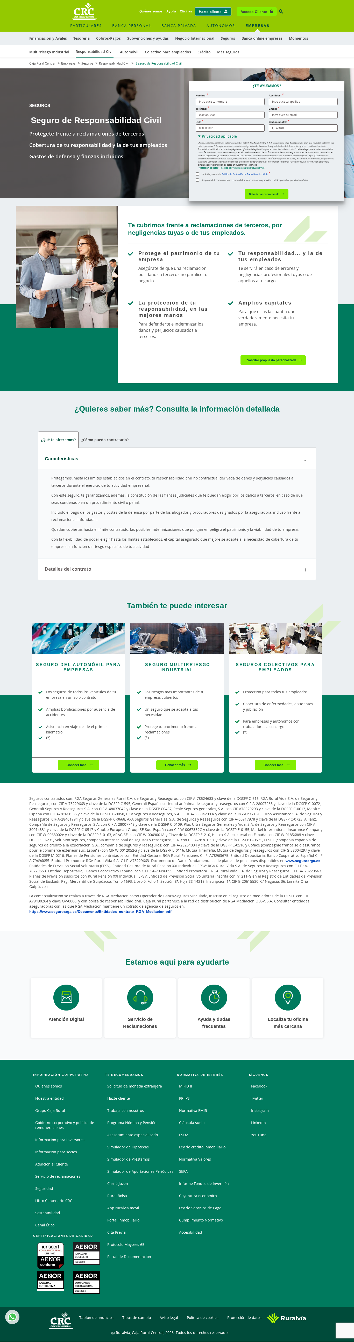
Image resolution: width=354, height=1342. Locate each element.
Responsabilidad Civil (114, 63)
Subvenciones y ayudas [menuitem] (148, 38)
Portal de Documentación (129, 1256)
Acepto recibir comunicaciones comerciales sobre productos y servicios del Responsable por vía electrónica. (255, 180)
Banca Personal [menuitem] (131, 25)
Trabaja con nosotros (125, 1110)
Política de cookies (202, 1317)
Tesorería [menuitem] (81, 38)
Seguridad (44, 1188)
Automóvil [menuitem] (129, 52)
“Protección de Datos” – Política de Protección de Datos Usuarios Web (231, 167)
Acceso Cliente (253, 11)
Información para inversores (59, 1139)
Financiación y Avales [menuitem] (48, 38)
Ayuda (171, 11)
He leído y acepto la (235, 174)
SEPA (183, 1171)
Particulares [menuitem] (86, 25)
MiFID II (185, 1086)
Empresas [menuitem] (257, 25)
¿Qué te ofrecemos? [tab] (58, 439)
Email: (273, 108)
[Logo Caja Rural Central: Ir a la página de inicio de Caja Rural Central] (84, 11)
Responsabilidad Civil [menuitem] (95, 51)
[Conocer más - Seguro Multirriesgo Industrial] (177, 638)
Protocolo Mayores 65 (125, 1244)
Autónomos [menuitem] (221, 25)
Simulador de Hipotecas (128, 1147)
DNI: (198, 122)
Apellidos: (275, 95)
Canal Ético (44, 1225)
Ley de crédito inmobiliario (202, 1147)
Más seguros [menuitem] (228, 52)
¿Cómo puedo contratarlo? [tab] (105, 439)
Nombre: (201, 95)
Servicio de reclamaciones (57, 1176)
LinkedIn (258, 1122)
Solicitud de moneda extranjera (134, 1086)
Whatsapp (12, 1317)
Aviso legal (169, 1317)
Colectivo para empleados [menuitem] (168, 52)
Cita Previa (116, 1232)
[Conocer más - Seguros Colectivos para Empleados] (275, 638)
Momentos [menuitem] (298, 38)
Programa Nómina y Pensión (132, 1122)
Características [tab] (61, 458)
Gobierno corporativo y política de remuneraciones (64, 1125)
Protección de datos (244, 1317)
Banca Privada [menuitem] (178, 25)
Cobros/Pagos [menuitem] (108, 38)
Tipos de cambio (136, 1317)
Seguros (87, 63)
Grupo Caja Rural (50, 1110)
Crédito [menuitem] (204, 52)
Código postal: (278, 122)
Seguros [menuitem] (228, 38)
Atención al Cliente (51, 1164)
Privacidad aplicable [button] (219, 136)
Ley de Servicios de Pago (200, 1207)
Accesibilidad (190, 1232)
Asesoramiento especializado (132, 1134)
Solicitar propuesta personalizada (271, 360)
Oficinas (186, 11)
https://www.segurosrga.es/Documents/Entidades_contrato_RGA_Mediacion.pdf (100, 911)
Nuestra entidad (49, 1098)
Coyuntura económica (198, 1195)
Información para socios (56, 1151)
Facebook (259, 1086)
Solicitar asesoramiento (264, 194)
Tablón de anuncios (96, 1317)
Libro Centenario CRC (53, 1200)
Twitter (257, 1098)
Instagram (260, 1110)
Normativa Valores (195, 1159)
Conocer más (77, 765)
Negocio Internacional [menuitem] (194, 38)
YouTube (258, 1134)
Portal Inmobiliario (123, 1220)
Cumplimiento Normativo (201, 1220)
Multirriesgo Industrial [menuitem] (49, 52)
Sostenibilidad (47, 1212)
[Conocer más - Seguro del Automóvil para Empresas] (78, 638)
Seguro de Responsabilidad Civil (158, 63)
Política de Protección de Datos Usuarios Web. (245, 174)
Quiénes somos (150, 11)
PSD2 (183, 1134)
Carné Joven (117, 1183)
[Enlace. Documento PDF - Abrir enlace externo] (51, 1255)
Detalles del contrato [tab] (68, 569)
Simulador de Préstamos (128, 1159)
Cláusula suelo (191, 1122)
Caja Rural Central (42, 63)
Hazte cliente (210, 11)
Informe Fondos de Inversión (204, 1183)
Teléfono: (201, 108)
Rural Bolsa (117, 1195)
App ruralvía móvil (123, 1207)
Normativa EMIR (193, 1110)
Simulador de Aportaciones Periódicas (140, 1171)
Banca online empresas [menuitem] (262, 38)
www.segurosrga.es (303, 860)
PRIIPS (184, 1098)
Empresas (68, 63)
